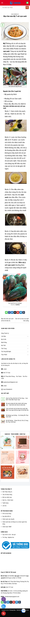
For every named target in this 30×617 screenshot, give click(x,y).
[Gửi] (27, 7)
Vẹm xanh (18, 99)
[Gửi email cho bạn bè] (15, 312)
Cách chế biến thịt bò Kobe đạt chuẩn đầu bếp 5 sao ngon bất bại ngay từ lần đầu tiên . (17, 410)
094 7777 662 (6, 372)
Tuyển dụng (5, 503)
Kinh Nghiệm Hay (15, 14)
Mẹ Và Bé (3, 339)
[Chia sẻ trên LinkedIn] (20, 312)
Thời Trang (4, 348)
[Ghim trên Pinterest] (18, 312)
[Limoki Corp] (15, 3)
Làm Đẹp (3, 336)
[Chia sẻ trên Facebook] (9, 312)
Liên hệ (4, 505)
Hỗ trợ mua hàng (6, 513)
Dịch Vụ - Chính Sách (7, 500)
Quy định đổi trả (6, 516)
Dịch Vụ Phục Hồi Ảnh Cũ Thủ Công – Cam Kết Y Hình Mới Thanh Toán (17, 398)
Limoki (5, 369)
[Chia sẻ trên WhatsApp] (6, 312)
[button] (2, 3)
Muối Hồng (4, 342)
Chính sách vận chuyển (8, 519)
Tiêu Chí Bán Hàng (7, 494)
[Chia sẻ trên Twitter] (12, 312)
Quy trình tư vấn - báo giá (9, 534)
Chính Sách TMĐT (7, 526)
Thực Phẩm (4, 354)
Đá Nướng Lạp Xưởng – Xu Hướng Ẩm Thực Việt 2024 (17, 416)
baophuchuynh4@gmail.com (10, 382)
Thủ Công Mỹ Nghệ (6, 351)
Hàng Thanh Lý (5, 333)
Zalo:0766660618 (7, 389)
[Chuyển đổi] (28, 336)
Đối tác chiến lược (7, 497)
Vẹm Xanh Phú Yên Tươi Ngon (15, 303)
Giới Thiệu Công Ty (7, 492)
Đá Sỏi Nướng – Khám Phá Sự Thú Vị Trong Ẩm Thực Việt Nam (17, 421)
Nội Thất (3, 345)
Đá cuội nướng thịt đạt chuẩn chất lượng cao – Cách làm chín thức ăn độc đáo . (16, 404)
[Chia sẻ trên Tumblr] (23, 312)
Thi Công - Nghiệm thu (8, 537)
